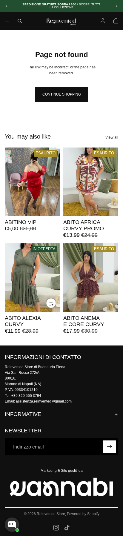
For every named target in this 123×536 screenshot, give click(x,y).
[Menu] (7, 21)
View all (111, 137)
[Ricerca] (19, 20)
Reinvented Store (51, 514)
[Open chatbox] (12, 524)
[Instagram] (56, 527)
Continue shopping (61, 94)
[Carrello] (115, 20)
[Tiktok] (66, 527)
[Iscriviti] (109, 447)
